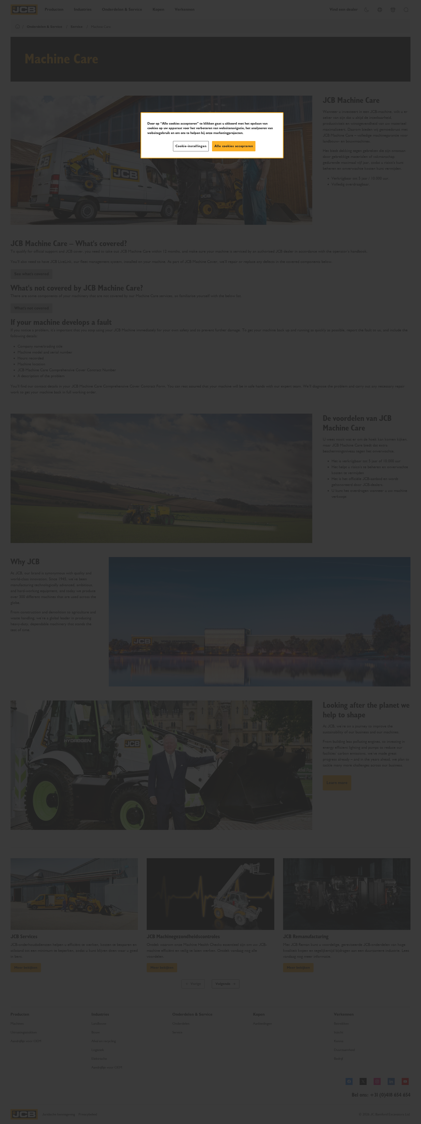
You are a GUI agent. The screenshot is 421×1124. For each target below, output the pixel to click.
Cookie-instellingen (190, 146)
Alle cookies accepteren (233, 146)
